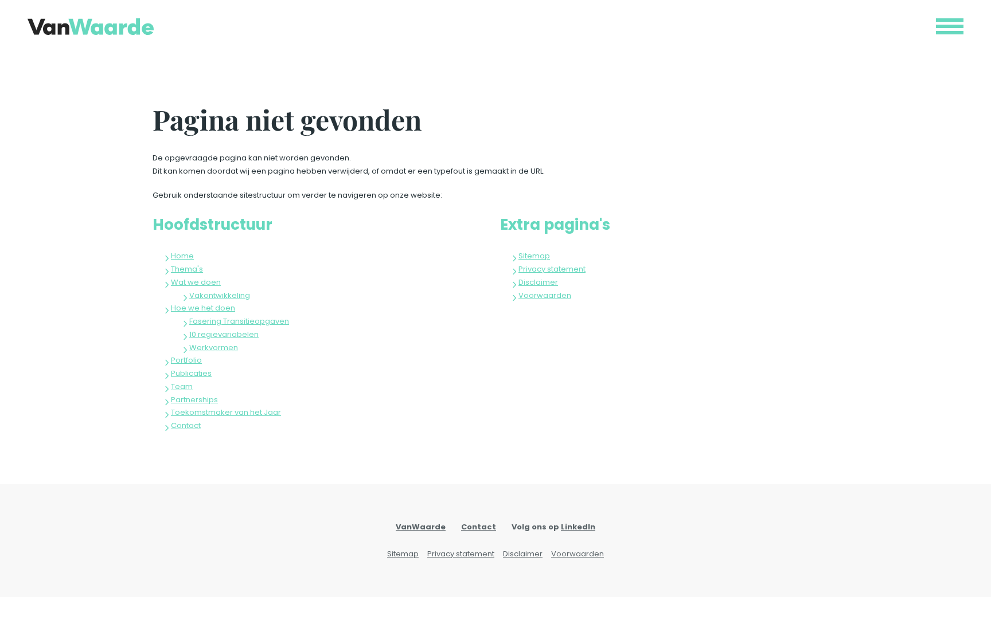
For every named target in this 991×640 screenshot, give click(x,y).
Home (182, 255)
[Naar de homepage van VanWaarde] (91, 26)
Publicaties (191, 373)
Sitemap (534, 255)
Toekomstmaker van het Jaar (226, 412)
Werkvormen (213, 347)
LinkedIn (578, 526)
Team (182, 386)
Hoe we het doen (203, 308)
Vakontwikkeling (219, 295)
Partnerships (194, 399)
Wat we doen (196, 282)
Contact (186, 425)
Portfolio (186, 360)
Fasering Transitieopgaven (239, 321)
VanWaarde (421, 526)
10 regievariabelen (224, 334)
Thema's (187, 269)
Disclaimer (538, 282)
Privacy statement (552, 269)
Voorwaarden (544, 295)
